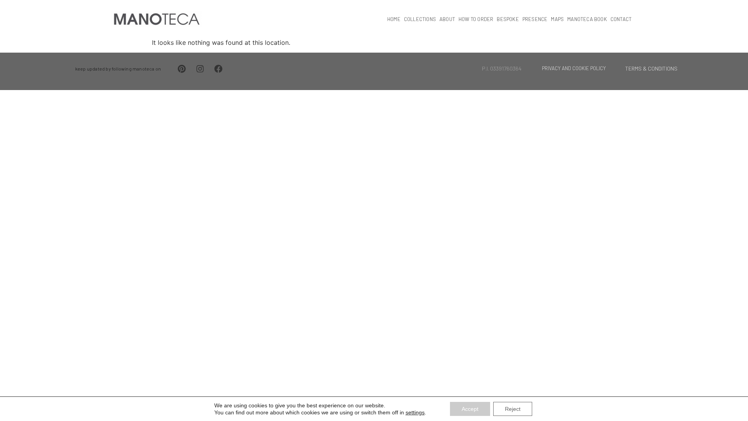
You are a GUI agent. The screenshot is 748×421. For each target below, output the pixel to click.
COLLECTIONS (420, 19)
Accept (470, 409)
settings (415, 412)
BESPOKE (508, 19)
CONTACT (621, 19)
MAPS (557, 19)
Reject (512, 409)
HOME (393, 19)
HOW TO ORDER (476, 19)
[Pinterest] (182, 69)
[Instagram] (200, 69)
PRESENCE (535, 19)
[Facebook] (218, 69)
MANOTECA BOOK (587, 19)
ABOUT (447, 19)
